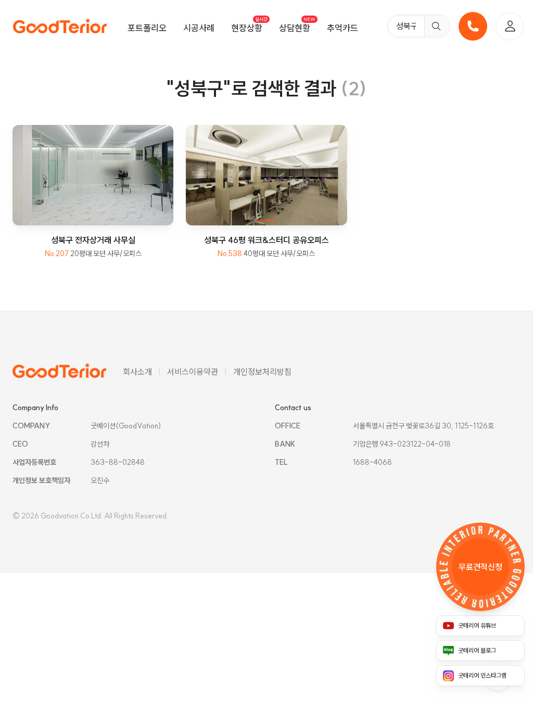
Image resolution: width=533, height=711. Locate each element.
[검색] (437, 26)
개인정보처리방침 (262, 371)
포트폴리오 (147, 27)
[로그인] (510, 26)
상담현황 (294, 27)
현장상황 (246, 27)
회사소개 (137, 371)
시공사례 (198, 27)
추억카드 (342, 27)
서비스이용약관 (192, 371)
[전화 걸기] (473, 26)
